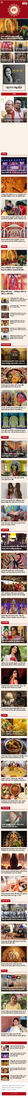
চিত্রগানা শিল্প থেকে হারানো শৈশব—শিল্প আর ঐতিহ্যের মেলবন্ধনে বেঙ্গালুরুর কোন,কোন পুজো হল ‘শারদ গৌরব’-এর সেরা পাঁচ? (13, 616)
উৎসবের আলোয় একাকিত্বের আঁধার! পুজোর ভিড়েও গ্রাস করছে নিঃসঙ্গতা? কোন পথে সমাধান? (14, 872)
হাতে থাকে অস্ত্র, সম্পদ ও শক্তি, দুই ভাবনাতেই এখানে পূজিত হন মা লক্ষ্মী (12, 478)
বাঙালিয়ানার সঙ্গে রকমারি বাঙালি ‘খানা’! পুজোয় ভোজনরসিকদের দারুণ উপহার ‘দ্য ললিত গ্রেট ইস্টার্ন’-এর (13, 802)
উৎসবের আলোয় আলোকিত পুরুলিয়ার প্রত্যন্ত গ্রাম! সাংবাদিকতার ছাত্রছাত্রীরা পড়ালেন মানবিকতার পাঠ (13, 218)
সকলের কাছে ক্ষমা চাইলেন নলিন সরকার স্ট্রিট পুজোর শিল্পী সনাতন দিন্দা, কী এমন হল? (12, 386)
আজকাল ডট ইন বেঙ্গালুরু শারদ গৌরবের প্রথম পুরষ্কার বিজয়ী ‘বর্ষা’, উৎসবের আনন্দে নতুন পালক (18, 1055)
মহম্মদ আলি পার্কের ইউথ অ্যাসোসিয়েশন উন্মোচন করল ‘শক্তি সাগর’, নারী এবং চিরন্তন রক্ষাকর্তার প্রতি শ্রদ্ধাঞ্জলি (14, 431)
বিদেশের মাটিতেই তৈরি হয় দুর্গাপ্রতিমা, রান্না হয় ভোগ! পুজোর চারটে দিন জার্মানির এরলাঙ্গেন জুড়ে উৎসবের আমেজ (13, 240)
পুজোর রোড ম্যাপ (5, 901)
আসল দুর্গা (4, 971)
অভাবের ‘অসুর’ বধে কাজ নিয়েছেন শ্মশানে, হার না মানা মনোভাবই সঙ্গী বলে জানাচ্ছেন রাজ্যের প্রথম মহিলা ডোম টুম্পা (13, 1012)
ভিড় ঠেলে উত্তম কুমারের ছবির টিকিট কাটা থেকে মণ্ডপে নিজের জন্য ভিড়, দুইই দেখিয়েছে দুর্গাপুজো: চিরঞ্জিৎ (13, 709)
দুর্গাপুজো (4, 154)
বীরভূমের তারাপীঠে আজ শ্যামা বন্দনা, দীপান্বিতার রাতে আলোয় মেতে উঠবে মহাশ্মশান (17, 322)
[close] (26, 1084)
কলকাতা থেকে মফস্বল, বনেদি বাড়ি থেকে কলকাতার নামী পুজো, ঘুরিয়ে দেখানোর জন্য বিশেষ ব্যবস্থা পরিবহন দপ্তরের (13, 965)
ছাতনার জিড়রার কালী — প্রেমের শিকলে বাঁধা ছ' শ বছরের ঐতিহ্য (18, 306)
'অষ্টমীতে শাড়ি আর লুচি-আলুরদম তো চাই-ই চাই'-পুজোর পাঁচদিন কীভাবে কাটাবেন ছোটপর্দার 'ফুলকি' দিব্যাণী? (14, 664)
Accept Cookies (14, 1094)
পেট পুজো (4, 715)
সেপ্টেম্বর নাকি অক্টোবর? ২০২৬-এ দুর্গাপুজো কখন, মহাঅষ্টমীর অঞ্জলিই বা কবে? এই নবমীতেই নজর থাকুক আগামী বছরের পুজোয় (13, 195)
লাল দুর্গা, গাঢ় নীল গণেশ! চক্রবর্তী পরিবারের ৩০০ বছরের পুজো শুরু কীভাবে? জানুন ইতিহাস (13, 408)
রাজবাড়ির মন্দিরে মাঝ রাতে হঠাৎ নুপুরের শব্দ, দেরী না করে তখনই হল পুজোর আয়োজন (18, 315)
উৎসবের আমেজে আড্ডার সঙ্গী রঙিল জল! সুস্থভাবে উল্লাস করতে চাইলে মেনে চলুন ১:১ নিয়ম (14, 894)
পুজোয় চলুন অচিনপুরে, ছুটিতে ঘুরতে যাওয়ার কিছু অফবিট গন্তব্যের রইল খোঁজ (13, 942)
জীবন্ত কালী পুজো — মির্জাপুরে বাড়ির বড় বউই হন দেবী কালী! (13, 293)
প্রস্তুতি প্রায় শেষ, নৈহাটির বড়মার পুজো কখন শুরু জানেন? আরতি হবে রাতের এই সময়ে (18, 330)
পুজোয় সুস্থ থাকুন (5, 808)
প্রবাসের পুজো (5, 530)
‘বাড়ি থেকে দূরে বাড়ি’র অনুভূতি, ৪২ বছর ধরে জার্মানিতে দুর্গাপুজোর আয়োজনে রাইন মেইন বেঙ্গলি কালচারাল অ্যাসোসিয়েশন (18, 1077)
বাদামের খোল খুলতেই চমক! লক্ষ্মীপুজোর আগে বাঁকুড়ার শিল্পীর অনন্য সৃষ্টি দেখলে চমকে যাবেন (12, 501)
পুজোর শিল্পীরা (5, 622)
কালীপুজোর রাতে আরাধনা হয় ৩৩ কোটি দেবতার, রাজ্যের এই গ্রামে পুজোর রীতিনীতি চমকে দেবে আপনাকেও (18, 337)
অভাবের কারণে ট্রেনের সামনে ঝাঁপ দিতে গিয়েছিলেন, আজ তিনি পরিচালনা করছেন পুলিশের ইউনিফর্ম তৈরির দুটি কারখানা (13, 1035)
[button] (1, 108)
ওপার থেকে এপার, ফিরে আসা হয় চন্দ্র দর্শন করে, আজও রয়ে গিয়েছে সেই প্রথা (13, 524)
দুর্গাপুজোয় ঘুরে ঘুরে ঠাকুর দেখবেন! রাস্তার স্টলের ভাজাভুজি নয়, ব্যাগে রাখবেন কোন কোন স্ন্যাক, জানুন (13, 849)
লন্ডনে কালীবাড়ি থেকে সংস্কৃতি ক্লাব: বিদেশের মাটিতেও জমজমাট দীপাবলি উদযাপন (12, 269)
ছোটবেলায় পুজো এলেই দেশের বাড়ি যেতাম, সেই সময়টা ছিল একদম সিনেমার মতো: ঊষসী (13, 686)
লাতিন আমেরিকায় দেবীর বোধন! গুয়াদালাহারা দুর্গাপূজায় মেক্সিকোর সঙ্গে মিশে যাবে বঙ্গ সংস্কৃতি (13, 594)
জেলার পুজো (4, 437)
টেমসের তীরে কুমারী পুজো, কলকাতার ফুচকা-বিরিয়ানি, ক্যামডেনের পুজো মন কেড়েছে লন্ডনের (13, 571)
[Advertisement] (14, 137)
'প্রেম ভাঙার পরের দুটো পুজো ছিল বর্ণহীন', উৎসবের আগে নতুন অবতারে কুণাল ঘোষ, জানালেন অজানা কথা (17, 1047)
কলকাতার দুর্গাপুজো (6, 344)
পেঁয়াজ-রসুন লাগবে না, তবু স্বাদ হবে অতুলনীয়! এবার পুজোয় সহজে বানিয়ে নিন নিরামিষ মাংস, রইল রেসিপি (14, 757)
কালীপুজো (4, 246)
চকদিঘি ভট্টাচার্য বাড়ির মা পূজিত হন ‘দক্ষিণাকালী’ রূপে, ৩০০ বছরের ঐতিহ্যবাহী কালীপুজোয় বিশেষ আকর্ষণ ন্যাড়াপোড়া (18, 300)
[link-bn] (14, 78)
